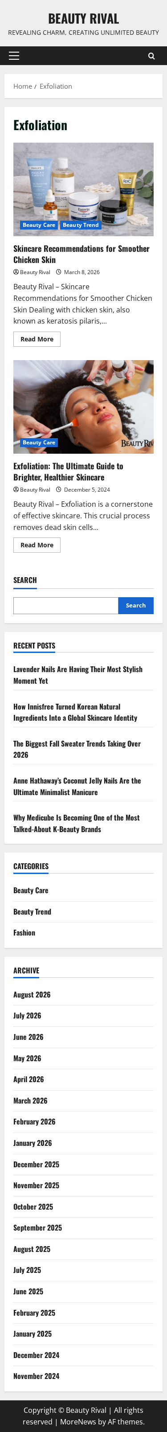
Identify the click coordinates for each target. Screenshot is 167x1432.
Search (25, 580)
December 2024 (36, 1355)
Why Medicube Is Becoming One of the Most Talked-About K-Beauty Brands (76, 823)
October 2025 (33, 1206)
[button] (14, 55)
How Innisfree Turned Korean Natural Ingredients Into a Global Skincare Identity (75, 712)
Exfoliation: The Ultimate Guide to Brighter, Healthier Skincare (83, 407)
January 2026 (32, 1142)
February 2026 (34, 1121)
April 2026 (28, 1079)
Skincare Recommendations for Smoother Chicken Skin (83, 189)
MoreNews (78, 1422)
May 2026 (27, 1058)
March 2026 (30, 1100)
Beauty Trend (81, 225)
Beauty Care (39, 225)
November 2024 (36, 1375)
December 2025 (36, 1164)
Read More (40, 340)
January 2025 (32, 1333)
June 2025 (28, 1291)
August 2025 (31, 1248)
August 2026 (32, 994)
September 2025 (37, 1227)
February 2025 (34, 1312)
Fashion (24, 932)
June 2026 (28, 1036)
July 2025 (27, 1269)
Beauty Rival (83, 18)
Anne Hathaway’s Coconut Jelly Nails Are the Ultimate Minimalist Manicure (77, 786)
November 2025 (36, 1185)
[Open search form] (151, 56)
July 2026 (27, 1015)
